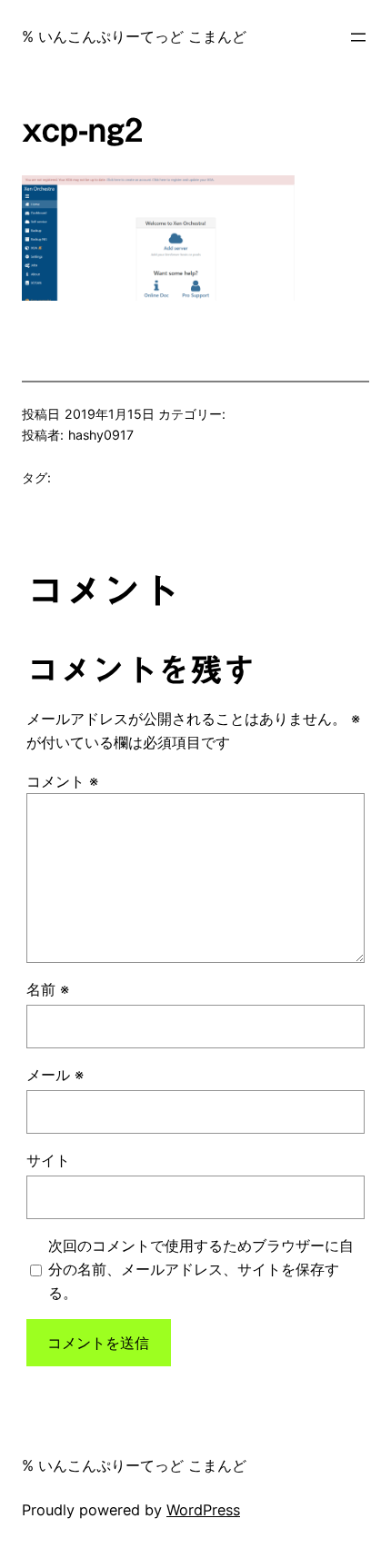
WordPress (203, 1510)
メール (55, 1075)
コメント (62, 781)
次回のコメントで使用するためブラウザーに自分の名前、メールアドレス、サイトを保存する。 (201, 1269)
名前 (47, 989)
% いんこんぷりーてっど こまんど (134, 36)
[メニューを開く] (358, 37)
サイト (48, 1160)
